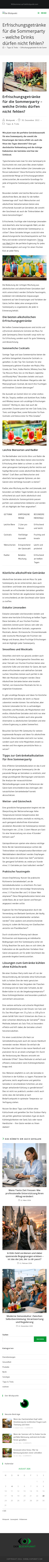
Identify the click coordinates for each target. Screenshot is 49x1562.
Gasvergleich (14, 1519)
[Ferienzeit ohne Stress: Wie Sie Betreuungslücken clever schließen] (7, 1452)
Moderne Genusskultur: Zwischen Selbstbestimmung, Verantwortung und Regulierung (24, 1319)
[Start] (3, 47)
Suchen (5, 1335)
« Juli (4, 1511)
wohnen (5, 1387)
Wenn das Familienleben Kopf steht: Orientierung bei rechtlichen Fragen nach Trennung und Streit (29, 1422)
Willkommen (23, 1519)
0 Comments (29, 1428)
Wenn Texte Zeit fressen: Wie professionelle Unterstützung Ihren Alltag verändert (25, 1193)
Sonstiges (6, 1377)
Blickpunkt (10, 120)
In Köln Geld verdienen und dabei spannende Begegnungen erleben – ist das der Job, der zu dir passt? (25, 1256)
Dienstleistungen (8, 1357)
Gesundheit (6, 1362)
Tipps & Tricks (12, 124)
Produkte (5, 1367)
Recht (4, 1372)
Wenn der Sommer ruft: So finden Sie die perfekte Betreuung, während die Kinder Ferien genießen (29, 1437)
